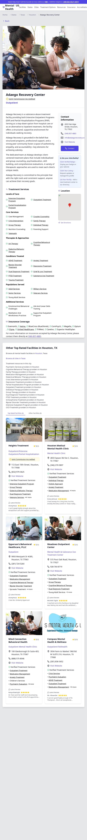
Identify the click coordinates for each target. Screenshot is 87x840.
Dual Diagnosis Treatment (18, 271)
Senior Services (14, 293)
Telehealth (12, 233)
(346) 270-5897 (56, 465)
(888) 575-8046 (17, 658)
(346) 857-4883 (70, 133)
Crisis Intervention (15, 221)
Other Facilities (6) (35, 413)
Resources (61, 7)
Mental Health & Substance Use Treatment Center (61, 553)
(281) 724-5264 (17, 563)
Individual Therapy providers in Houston (22, 390)
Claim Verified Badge (67, 162)
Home (5, 15)
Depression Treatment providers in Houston (23, 382)
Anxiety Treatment (40, 260)
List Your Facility (65, 180)
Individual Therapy (40, 225)
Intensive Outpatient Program (16, 199)
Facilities (22, 7)
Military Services (39, 289)
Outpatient (12, 102)
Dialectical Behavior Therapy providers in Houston (26, 377)
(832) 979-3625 (17, 472)
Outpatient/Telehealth (57, 646)
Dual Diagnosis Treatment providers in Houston (25, 395)
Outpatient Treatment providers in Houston (23, 387)
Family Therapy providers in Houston (21, 372)
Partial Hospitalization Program (17, 206)
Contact (71, 148)
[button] (69, 205)
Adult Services (14, 289)
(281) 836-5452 (56, 661)
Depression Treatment (42, 266)
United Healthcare (25, 329)
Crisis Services (54, 673)
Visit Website (70, 142)
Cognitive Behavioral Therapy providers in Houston (26, 369)
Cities (36, 7)
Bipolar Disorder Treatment (15, 266)
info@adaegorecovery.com (75, 138)
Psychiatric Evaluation (18, 684)
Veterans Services (40, 293)
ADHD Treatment (15, 260)
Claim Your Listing (66, 171)
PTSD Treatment (15, 276)
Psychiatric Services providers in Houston (22, 367)
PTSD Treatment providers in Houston (21, 397)
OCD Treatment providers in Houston (21, 407)
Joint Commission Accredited (22, 99)
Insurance (71, 7)
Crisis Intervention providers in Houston (22, 379)
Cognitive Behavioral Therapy (41, 243)
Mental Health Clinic (56, 453)
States (30, 7)
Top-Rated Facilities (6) (16, 413)
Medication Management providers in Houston (25, 374)
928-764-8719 (56, 566)
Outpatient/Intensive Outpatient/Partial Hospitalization (23, 452)
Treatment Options (48, 7)
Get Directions (66, 223)
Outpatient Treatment (42, 200)
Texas (22, 15)
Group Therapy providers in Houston (21, 392)
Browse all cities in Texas (16, 358)
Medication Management (59, 490)
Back (7, 21)
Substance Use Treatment (43, 276)
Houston (32, 15)
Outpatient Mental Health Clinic (22, 646)
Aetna (22, 326)
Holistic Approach (56, 484)
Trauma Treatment (15, 280)
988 (46, 2)
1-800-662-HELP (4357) (71, 2)
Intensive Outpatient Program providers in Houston (27, 405)
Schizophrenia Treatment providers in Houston (25, 400)
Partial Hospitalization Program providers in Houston (27, 384)
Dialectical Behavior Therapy (16, 250)
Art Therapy (13, 243)
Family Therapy (39, 221)
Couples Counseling (41, 216)
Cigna (11, 329)
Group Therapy (14, 225)
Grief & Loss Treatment (42, 271)
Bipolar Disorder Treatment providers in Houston (26, 402)
